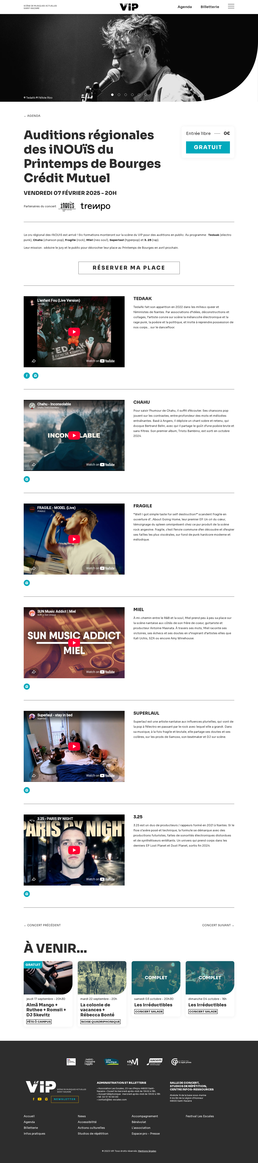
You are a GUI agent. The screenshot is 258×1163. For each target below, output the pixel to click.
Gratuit (208, 147)
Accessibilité (87, 1122)
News (82, 1116)
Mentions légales (147, 1151)
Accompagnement (145, 1116)
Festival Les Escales (200, 1116)
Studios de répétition (93, 1133)
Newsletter (65, 1099)
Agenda (185, 7)
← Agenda (32, 116)
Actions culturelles (91, 1128)
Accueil (29, 1116)
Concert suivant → (218, 925)
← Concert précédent (42, 925)
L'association (141, 1128)
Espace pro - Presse (146, 1133)
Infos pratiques (34, 1133)
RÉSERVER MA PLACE (129, 267)
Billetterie (210, 7)
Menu (231, 6)
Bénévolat (139, 1122)
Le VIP (129, 7)
